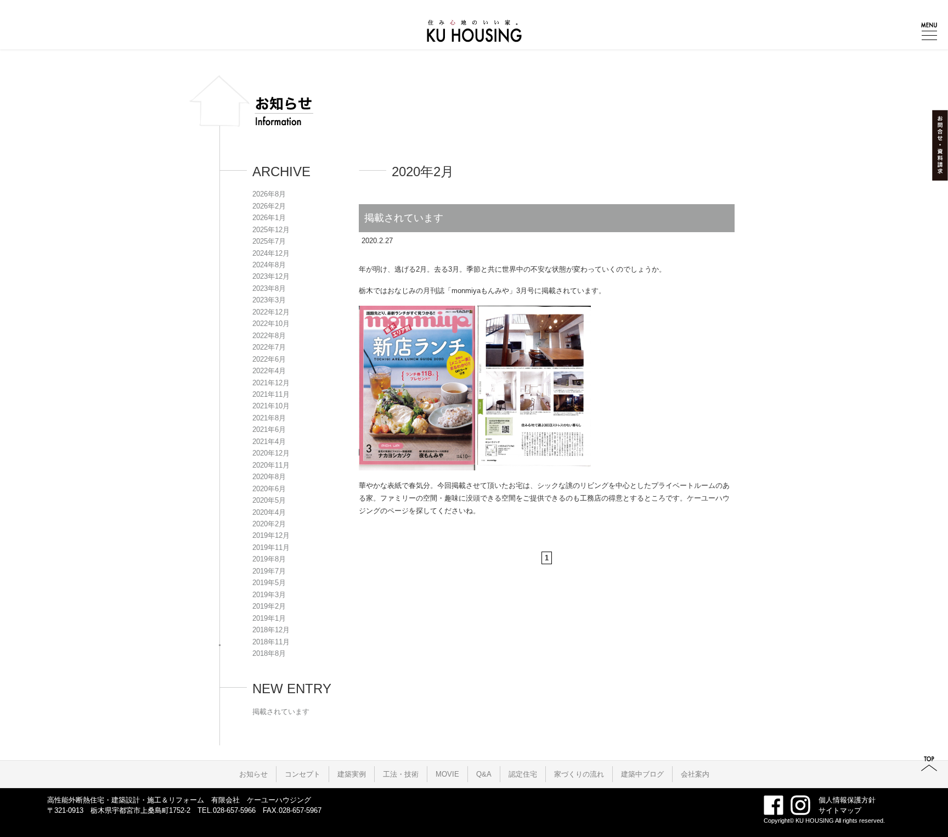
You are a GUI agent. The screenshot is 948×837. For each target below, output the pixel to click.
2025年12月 (271, 230)
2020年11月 (271, 465)
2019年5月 (269, 582)
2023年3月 (269, 300)
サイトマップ (840, 810)
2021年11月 (271, 394)
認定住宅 (523, 774)
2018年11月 (271, 642)
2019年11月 (271, 547)
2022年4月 (269, 371)
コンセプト (302, 774)
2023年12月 (271, 276)
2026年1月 (269, 218)
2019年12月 (271, 535)
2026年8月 (269, 194)
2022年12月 (271, 312)
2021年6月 (269, 429)
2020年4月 (269, 512)
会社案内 (695, 774)
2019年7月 (269, 571)
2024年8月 (269, 265)
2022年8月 (269, 336)
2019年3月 (269, 595)
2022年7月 (269, 347)
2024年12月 (271, 253)
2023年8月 (269, 288)
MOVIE (447, 774)
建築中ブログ (642, 774)
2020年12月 (271, 453)
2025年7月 (269, 241)
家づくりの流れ (579, 774)
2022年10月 (271, 323)
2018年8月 (269, 653)
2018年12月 (271, 630)
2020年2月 (269, 524)
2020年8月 (269, 477)
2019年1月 (269, 618)
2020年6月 (269, 489)
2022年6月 (269, 359)
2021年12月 (271, 383)
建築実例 (351, 774)
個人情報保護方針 (847, 800)
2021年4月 (269, 441)
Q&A (484, 774)
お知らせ (253, 774)
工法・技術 (401, 774)
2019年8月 (269, 559)
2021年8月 (269, 418)
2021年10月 (271, 406)
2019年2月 (269, 606)
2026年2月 (269, 206)
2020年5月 (269, 500)
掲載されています (403, 217)
